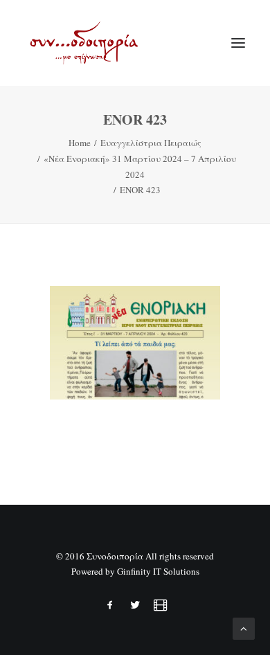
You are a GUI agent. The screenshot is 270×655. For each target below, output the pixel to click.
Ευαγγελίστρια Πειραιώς (150, 142)
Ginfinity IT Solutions (158, 571)
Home (80, 142)
